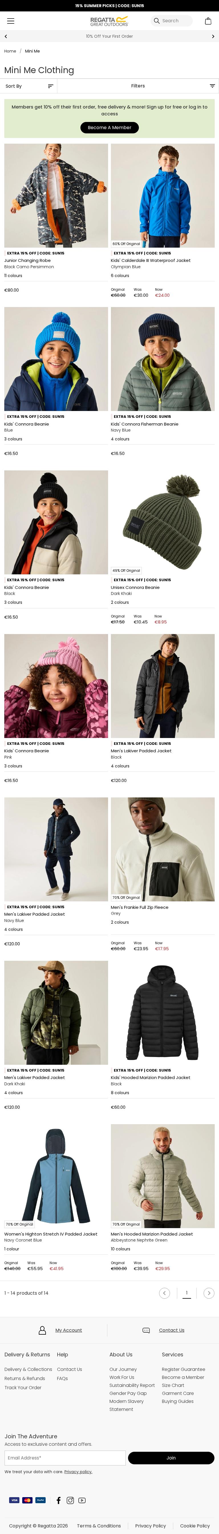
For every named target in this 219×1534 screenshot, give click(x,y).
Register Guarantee (183, 1369)
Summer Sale (109, 36)
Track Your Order (23, 1387)
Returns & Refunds (25, 1378)
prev (5, 36)
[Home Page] (109, 20)
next (213, 36)
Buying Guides (178, 1401)
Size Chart (173, 1385)
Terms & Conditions (99, 1526)
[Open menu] (10, 21)
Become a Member (183, 1377)
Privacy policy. (78, 1472)
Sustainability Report (132, 1385)
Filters (138, 86)
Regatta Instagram (70, 1500)
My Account (68, 1330)
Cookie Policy (195, 1526)
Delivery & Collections (28, 1369)
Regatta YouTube (82, 1500)
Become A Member (109, 127)
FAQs (62, 1378)
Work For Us (122, 1377)
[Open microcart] (208, 21)
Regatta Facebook (58, 1500)
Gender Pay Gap (128, 1393)
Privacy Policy (150, 1526)
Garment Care (178, 1393)
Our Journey (123, 1369)
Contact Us (171, 1330)
